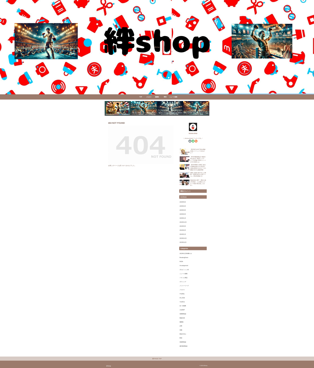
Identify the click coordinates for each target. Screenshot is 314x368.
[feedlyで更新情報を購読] (193, 141)
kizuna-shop (193, 133)
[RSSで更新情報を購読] (196, 141)
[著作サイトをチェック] (189, 141)
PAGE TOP (158, 358)
